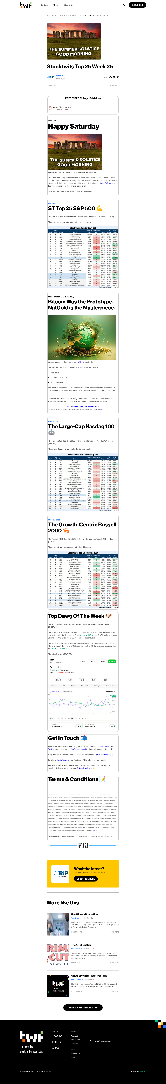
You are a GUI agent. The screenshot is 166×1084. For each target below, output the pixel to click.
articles (51, 15)
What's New (75, 1040)
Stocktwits (69, 5)
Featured (74, 1036)
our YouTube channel (77, 749)
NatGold (80, 362)
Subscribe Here (86, 878)
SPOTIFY (56, 1042)
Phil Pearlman (76, 949)
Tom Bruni (60, 76)
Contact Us (75, 1054)
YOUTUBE (57, 1036)
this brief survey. (104, 754)
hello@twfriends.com (103, 1041)
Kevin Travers (63, 760)
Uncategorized (68, 15)
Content (44, 5)
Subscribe (137, 5)
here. (101, 409)
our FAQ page (107, 183)
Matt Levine (76, 980)
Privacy (73, 1057)
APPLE (55, 1047)
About (55, 5)
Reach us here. (85, 768)
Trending (74, 1043)
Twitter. (51, 749)
